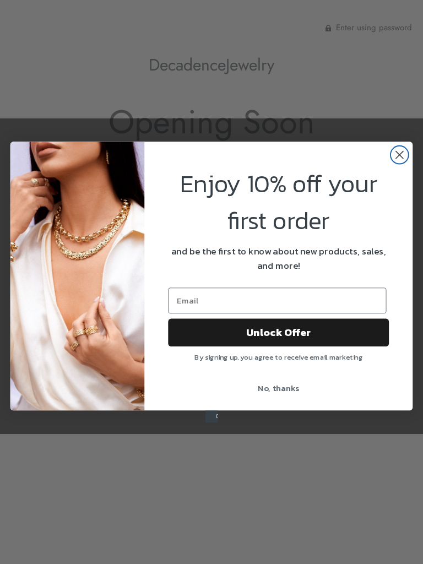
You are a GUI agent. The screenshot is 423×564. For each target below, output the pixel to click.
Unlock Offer (278, 332)
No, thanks (278, 387)
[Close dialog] (400, 154)
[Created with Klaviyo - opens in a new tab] (211, 416)
